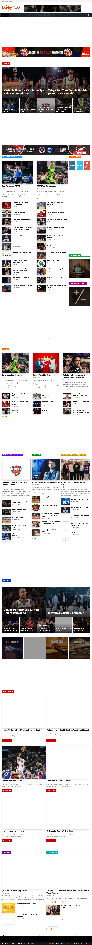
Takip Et (72, 161)
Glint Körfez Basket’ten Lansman (56, 227)
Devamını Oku (7, 740)
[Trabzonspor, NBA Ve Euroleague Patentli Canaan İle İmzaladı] (41, 255)
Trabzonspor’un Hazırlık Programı (22, 285)
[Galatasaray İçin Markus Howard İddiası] (41, 246)
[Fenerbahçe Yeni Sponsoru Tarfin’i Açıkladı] (6, 255)
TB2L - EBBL (36, 455)
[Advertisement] (46, 32)
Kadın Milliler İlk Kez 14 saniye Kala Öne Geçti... (22, 730)
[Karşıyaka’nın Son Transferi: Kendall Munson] (6, 205)
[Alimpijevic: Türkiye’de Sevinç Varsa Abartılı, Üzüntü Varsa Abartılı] (6, 230)
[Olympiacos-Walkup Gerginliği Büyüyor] (67, 404)
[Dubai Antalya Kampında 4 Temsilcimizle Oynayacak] (76, 363)
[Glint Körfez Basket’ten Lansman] (41, 230)
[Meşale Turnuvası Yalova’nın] (6, 512)
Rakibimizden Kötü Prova (13, 831)
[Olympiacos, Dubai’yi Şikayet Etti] (6, 396)
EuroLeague (46, 349)
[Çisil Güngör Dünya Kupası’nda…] (24, 872)
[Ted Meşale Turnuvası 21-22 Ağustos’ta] (37, 404)
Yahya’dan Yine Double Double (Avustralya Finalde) (68, 730)
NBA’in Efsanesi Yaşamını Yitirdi (70, 917)
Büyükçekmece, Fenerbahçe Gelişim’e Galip (14, 483)
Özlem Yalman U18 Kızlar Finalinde (26, 903)
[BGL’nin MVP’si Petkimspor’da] (6, 238)
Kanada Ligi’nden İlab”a (48, 497)
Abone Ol (87, 161)
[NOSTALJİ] (35, 648)
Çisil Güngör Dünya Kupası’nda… (15, 891)
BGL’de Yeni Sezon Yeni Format (79, 499)
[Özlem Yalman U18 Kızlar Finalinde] (8, 908)
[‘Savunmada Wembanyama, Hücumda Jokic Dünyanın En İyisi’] (46, 625)
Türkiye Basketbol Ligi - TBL (12, 455)
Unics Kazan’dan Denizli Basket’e (22, 219)
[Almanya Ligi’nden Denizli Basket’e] (6, 246)
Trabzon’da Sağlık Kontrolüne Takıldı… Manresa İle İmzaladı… (20, 403)
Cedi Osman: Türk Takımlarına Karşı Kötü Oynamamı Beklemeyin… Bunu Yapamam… (81, 410)
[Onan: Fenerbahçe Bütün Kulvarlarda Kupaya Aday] (6, 213)
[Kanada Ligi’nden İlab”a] (36, 499)
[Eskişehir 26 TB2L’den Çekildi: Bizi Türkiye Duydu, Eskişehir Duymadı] (36, 524)
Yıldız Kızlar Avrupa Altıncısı (59, 780)
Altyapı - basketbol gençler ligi (73, 455)
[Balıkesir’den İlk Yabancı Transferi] (6, 536)
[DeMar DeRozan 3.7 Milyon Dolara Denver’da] (24, 602)
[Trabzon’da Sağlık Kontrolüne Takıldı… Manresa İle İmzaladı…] (41, 213)
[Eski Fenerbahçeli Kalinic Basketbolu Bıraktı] (6, 263)
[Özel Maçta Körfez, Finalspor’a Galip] (6, 528)
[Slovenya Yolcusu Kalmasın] (68, 602)
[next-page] (6, 295)
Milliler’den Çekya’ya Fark (13, 780)
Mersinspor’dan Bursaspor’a (21, 277)
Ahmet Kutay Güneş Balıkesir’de (46, 482)
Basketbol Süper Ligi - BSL (12, 157)
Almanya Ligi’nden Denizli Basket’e (22, 244)
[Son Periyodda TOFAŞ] (10, 105)
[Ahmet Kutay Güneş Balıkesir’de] (46, 469)
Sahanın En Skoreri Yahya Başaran (61, 831)
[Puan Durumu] (79, 296)
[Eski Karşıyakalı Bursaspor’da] (41, 271)
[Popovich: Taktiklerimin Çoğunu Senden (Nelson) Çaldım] (53, 910)
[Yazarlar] (57, 648)
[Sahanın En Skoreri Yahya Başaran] (68, 812)
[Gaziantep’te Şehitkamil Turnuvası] (37, 411)
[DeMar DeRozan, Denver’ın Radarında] (10, 625)
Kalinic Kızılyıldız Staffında (44, 375)
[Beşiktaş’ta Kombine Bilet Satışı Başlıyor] (41, 238)
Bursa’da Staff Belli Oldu (54, 260)
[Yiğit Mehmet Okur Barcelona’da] (65, 518)
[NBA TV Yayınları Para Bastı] (63, 625)
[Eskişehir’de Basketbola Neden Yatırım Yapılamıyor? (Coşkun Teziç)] (36, 516)
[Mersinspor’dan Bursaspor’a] (6, 280)
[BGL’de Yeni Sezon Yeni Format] (65, 501)
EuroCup (55, 349)
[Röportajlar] (12, 648)
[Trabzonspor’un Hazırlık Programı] (6, 288)
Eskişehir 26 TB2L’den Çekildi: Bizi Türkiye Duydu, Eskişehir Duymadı (51, 523)
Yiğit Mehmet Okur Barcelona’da (80, 515)
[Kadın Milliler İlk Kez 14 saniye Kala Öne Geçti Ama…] (24, 82)
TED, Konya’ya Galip (17, 517)
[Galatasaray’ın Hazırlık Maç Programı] (41, 280)
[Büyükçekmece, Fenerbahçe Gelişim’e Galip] (46, 105)
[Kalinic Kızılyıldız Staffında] (46, 363)
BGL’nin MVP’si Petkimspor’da (21, 236)
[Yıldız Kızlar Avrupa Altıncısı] (68, 762)
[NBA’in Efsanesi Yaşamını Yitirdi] (53, 921)
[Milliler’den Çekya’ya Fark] (28, 105)
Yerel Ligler (86, 349)
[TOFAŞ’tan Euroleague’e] (81, 105)
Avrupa (5, 349)
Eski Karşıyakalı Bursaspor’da (55, 269)
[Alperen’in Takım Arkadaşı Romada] (28, 625)
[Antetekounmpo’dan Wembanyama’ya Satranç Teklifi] (81, 625)
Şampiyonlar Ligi (66, 349)
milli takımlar (8, 691)
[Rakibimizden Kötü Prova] (24, 812)
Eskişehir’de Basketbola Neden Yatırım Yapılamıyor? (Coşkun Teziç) (50, 515)
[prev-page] (3, 295)
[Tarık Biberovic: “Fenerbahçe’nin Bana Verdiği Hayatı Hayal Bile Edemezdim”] (6, 271)
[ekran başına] (79, 268)
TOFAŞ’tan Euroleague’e (46, 186)
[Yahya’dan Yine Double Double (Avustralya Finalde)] (68, 82)
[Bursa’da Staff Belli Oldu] (41, 263)
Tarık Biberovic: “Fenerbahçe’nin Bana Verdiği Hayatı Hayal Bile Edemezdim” (22, 270)
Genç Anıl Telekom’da (77, 532)
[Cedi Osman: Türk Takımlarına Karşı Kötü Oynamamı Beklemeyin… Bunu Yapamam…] (67, 411)
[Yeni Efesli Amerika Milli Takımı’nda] (41, 221)
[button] (88, 15)
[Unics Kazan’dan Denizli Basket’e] (6, 221)
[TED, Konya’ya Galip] (6, 520)
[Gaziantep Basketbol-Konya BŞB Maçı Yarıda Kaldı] (63, 105)
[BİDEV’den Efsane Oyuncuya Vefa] (75, 469)
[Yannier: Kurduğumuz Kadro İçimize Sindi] (41, 205)
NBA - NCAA (6, 580)
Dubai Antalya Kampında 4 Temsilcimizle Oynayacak (74, 376)
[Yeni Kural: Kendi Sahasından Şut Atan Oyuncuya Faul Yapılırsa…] (8, 919)
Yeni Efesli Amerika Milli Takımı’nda (57, 219)
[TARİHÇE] (79, 648)
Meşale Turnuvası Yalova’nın (20, 509)
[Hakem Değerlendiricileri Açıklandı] (36, 532)
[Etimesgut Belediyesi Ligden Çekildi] (36, 507)
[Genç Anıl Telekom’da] (65, 534)
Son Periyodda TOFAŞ (11, 186)
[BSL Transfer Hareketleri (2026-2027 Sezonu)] (41, 288)
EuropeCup (76, 349)
